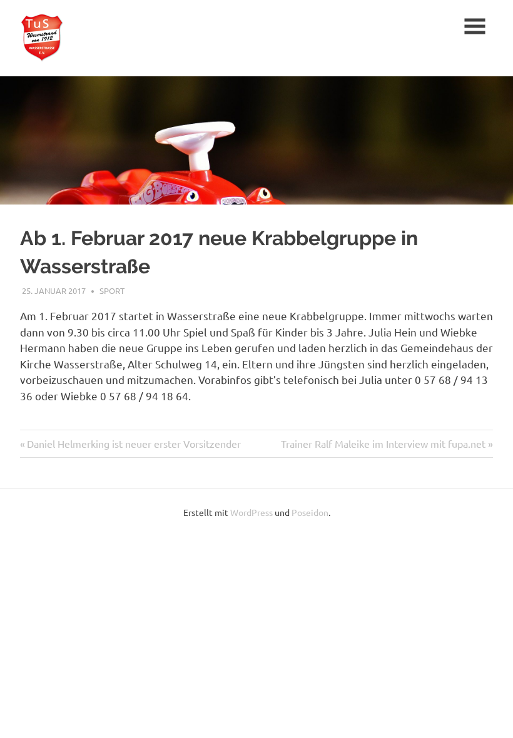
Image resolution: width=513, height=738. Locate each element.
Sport (111, 290)
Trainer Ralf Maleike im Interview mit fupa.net (383, 443)
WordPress (251, 512)
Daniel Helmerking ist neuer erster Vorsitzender (134, 443)
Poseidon (310, 512)
